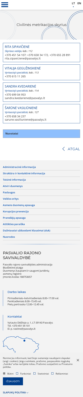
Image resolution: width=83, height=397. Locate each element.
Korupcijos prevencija (16, 211)
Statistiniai (43, 373)
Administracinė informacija (19, 167)
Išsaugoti (13, 381)
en (79, 3)
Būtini (10, 373)
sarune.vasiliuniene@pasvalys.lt (25, 119)
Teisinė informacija (14, 179)
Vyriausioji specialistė (16, 72)
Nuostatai (11, 133)
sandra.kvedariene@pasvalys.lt (25, 98)
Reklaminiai (62, 373)
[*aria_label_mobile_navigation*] (5, 5)
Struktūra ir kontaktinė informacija (24, 173)
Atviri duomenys (13, 186)
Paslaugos (9, 192)
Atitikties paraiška (14, 224)
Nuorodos (9, 237)
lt (73, 3)
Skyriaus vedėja (13, 51)
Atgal (74, 149)
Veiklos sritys (11, 198)
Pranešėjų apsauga (14, 217)
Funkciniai (25, 373)
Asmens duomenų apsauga (19, 205)
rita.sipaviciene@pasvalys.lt (23, 58)
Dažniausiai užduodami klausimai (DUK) (26, 230)
